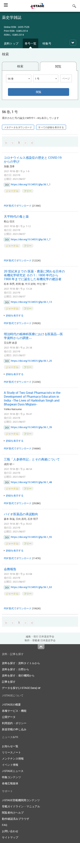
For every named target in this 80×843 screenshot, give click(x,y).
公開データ (9, 717)
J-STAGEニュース (12, 771)
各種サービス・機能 (14, 711)
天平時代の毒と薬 (16, 216)
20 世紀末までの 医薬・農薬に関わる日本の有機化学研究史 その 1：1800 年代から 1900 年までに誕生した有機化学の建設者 (34, 275)
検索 (20, 66)
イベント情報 (10, 765)
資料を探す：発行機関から (18, 675)
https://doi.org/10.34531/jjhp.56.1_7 (30, 239)
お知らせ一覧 (10, 746)
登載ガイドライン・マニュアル (21, 806)
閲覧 (58, 66)
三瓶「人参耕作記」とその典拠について (32, 459)
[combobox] (18, 78)
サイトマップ (10, 837)
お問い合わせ (10, 831)
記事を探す (9, 681)
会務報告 (10, 569)
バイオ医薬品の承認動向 (21, 514)
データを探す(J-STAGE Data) (20, 688)
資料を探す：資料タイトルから (21, 663)
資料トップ (11, 43)
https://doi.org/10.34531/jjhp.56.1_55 (31, 537)
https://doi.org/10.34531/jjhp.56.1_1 (30, 184)
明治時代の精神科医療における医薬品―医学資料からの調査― (33, 336)
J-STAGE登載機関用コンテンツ (21, 800)
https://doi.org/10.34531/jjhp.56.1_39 (31, 427)
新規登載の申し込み (14, 729)
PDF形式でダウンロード (17, 205)
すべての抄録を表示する (51, 127)
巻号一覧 (30, 43)
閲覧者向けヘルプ (13, 812)
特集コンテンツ (11, 777)
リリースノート (11, 752)
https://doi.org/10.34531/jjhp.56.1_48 (31, 482)
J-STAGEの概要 (11, 704)
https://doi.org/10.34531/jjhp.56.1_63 (31, 587)
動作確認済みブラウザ (15, 819)
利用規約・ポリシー (14, 723)
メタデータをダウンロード (18, 127)
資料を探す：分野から (15, 669)
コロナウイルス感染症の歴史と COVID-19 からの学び (33, 159)
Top (41, 646)
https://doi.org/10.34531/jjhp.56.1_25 (31, 360)
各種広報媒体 (10, 783)
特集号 (47, 43)
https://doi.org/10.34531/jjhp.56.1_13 (31, 302)
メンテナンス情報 (13, 758)
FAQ (4, 825)
